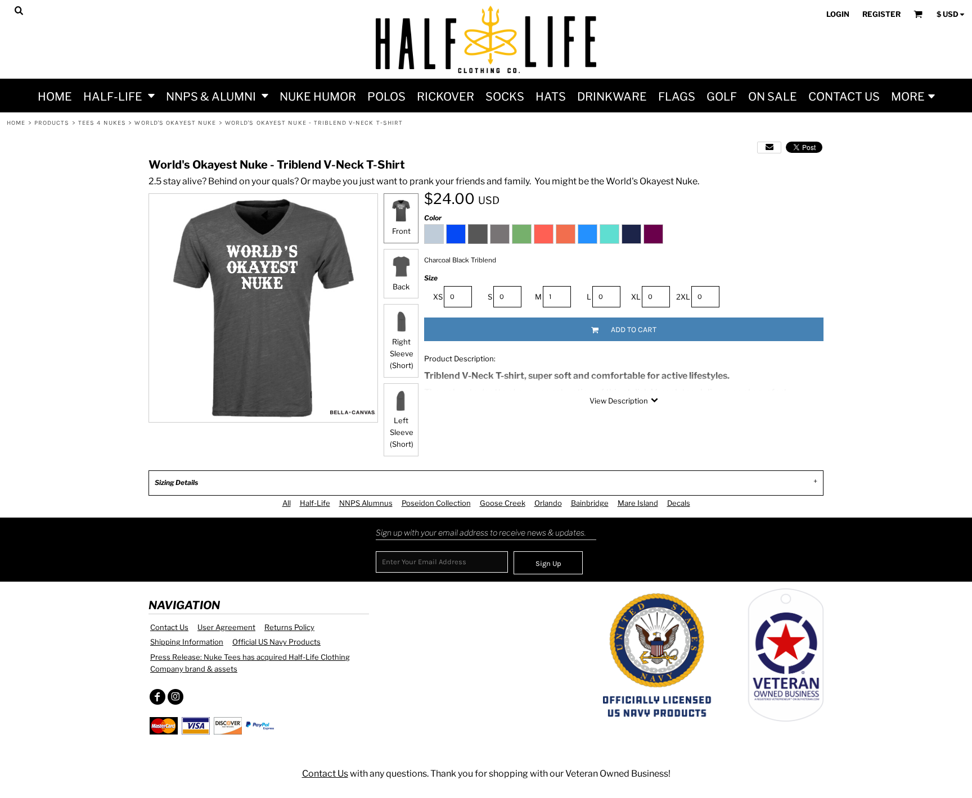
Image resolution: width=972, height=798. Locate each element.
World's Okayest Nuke (175, 122)
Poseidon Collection (436, 502)
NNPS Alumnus (366, 502)
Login (837, 14)
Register (881, 14)
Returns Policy (289, 627)
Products (52, 122)
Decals (678, 502)
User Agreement (226, 627)
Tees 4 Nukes (102, 122)
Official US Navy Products (276, 641)
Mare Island (638, 502)
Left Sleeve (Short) (401, 432)
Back (401, 286)
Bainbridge (590, 502)
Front (401, 230)
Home (16, 122)
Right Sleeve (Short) (401, 353)
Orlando (548, 502)
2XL (683, 296)
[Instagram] (175, 697)
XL (636, 296)
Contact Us (169, 627)
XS (438, 296)
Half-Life (315, 502)
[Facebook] (157, 697)
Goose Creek (502, 502)
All (286, 502)
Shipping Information (186, 641)
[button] (119, 95)
